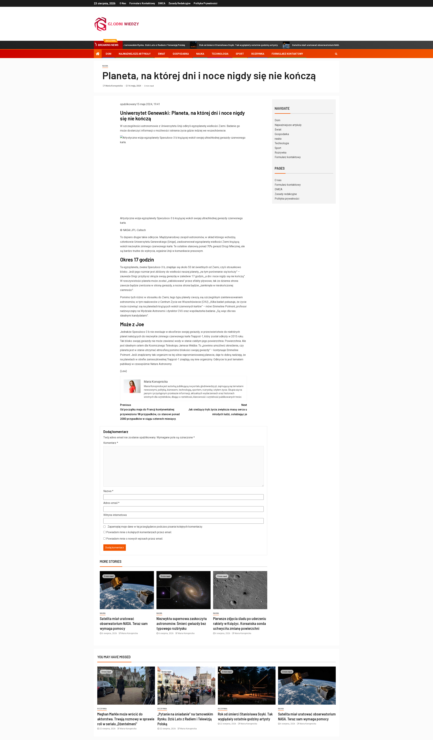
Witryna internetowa (115, 515)
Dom (108, 53)
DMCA (161, 3)
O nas (123, 3)
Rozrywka (257, 53)
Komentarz (110, 442)
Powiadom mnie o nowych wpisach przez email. (134, 538)
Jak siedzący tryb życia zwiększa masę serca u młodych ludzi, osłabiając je (217, 409)
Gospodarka (181, 53)
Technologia (220, 53)
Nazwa (108, 491)
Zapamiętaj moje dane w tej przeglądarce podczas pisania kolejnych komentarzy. (155, 526)
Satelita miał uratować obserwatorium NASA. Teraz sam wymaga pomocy (304, 44)
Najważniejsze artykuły (135, 53)
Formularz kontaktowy (142, 3)
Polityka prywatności (205, 3)
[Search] (336, 54)
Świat (161, 53)
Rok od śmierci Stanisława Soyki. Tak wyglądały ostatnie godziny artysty (211, 44)
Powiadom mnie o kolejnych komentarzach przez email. (139, 532)
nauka (200, 53)
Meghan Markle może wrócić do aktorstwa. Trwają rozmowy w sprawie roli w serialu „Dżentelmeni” (125, 719)
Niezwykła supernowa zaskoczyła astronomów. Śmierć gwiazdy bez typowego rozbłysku (181, 623)
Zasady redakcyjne (179, 3)
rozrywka (102, 709)
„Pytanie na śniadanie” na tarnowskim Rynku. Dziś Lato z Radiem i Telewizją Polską (185, 719)
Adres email (111, 503)
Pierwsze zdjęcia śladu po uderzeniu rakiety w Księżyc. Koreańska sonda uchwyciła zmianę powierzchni (239, 623)
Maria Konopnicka (114, 86)
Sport (240, 53)
